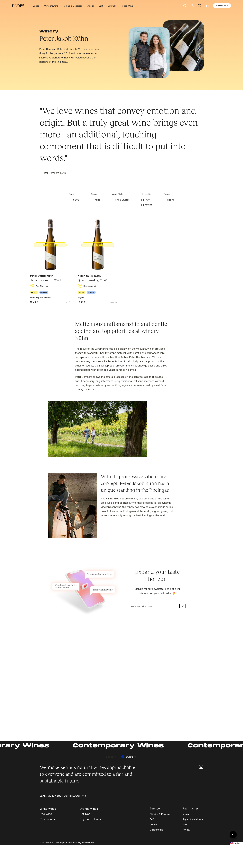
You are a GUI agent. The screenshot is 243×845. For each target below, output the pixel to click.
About (90, 5)
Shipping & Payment (160, 814)
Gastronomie (156, 830)
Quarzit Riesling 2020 (92, 280)
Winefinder (222, 6)
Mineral (148, 204)
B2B (101, 5)
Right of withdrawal (193, 819)
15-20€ (75, 200)
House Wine (127, 5)
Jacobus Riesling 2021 (45, 280)
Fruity (147, 200)
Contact (154, 824)
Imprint (186, 814)
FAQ (152, 819)
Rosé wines (47, 819)
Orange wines (89, 808)
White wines (48, 808)
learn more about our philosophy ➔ (63, 795)
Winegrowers (51, 5)
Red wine (46, 814)
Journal (112, 5)
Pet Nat (85, 814)
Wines (36, 5)
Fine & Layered (122, 200)
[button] (236, 843)
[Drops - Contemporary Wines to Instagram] (201, 766)
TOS (185, 824)
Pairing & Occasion (72, 5)
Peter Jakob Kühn (41, 276)
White (97, 200)
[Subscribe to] (182, 606)
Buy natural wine (91, 819)
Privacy (186, 830)
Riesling (170, 200)
